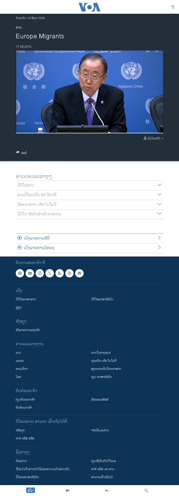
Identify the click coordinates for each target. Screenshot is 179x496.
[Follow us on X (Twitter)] (49, 273)
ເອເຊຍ (20, 360)
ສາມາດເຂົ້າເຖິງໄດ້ (102, 477)
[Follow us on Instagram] (40, 273)
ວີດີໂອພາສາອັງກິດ (102, 299)
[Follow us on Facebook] (20, 273)
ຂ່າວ (19, 28)
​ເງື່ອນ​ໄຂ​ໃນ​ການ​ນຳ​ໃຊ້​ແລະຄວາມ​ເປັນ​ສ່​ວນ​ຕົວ (42, 469)
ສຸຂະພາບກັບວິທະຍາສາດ (106, 369)
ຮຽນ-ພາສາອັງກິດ (101, 377)
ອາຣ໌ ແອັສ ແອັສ (25, 438)
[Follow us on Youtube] (30, 273)
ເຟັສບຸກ (20, 430)
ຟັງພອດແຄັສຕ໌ (100, 399)
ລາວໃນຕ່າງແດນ (101, 352)
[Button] (21, 153)
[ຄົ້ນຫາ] (146, 490)
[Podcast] (69, 273)
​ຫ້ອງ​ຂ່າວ (21, 461)
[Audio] (107, 490)
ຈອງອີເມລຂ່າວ (100, 430)
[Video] (67, 490)
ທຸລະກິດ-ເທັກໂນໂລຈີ (103, 360)
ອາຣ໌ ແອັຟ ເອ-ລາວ (102, 469)
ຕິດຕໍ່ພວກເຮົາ (24, 407)
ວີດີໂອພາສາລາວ (26, 299)
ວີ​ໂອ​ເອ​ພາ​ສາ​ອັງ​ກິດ (27, 477)
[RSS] (59, 273)
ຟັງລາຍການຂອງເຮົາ (28, 330)
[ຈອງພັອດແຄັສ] (79, 273)
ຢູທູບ (19, 307)
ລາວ (18, 352)
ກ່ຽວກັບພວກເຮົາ (25, 399)
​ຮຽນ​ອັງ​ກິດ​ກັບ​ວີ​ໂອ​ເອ (103, 461)
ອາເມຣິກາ (22, 369)
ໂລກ (18, 377)
